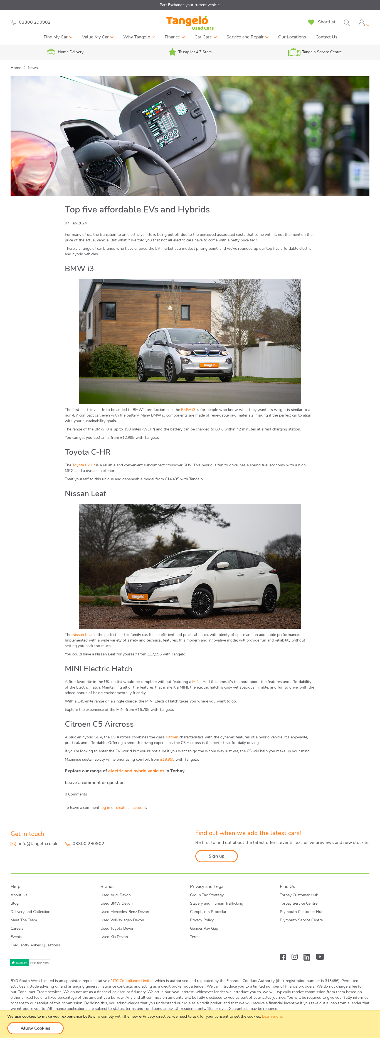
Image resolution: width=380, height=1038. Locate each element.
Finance (172, 37)
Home (16, 67)
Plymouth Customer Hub (302, 911)
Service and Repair (245, 37)
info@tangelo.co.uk (38, 844)
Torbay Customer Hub (299, 895)
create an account (131, 807)
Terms (195, 936)
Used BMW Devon (116, 903)
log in (105, 807)
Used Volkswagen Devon (122, 920)
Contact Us (326, 37)
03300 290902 (88, 844)
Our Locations (292, 37)
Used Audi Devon (115, 895)
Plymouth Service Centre (301, 920)
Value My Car (95, 37)
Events (16, 936)
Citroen (172, 737)
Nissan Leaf (82, 634)
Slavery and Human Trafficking (216, 903)
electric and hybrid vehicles (136, 771)
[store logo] (190, 23)
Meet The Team (24, 920)
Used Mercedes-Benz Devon (124, 911)
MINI (196, 681)
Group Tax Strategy (207, 895)
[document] (190, 1024)
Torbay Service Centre (298, 903)
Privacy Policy (202, 920)
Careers (17, 928)
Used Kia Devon (114, 936)
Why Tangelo (136, 37)
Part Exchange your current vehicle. (190, 5)
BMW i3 (188, 409)
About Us (19, 895)
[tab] (363, 22)
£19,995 (167, 759)
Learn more (272, 1016)
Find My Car (56, 37)
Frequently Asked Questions (35, 945)
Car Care (203, 37)
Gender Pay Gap (204, 928)
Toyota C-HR (83, 465)
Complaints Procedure (209, 911)
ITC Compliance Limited (133, 980)
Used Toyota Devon (117, 928)
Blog (15, 903)
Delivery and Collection (30, 911)
